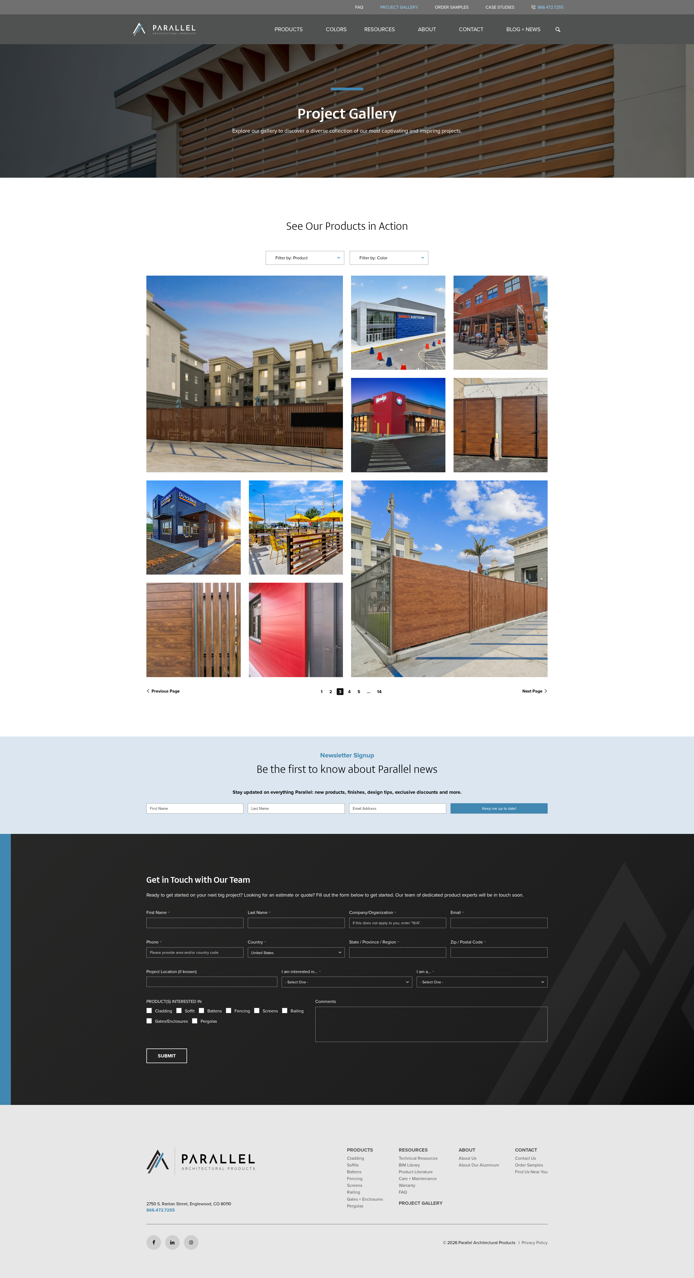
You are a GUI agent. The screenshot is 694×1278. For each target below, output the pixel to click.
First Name (157, 912)
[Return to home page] (164, 29)
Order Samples (451, 7)
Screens (270, 1011)
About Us (467, 1158)
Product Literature (416, 1172)
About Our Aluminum (479, 1165)
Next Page (532, 691)
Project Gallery (399, 7)
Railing (297, 1011)
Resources (379, 29)
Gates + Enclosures (365, 1199)
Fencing (242, 1011)
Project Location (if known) (171, 971)
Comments (325, 1001)
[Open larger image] (244, 374)
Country (257, 942)
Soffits (353, 1165)
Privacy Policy (535, 1242)
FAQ (359, 7)
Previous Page (166, 691)
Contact (471, 29)
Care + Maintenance (418, 1178)
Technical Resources (418, 1158)
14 (379, 692)
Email (457, 912)
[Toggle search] (558, 29)
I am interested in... (301, 971)
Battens (214, 1011)
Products (289, 29)
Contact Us (525, 1158)
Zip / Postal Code (468, 942)
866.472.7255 (550, 7)
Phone (153, 942)
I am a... (425, 971)
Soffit (190, 1011)
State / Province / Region (374, 942)
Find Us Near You (531, 1172)
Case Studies (500, 7)
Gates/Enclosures (171, 1021)
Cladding (163, 1011)
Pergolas (209, 1021)
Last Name (259, 912)
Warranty (407, 1185)
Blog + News (523, 29)
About (427, 29)
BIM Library (409, 1165)
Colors (336, 29)
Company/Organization (372, 912)
